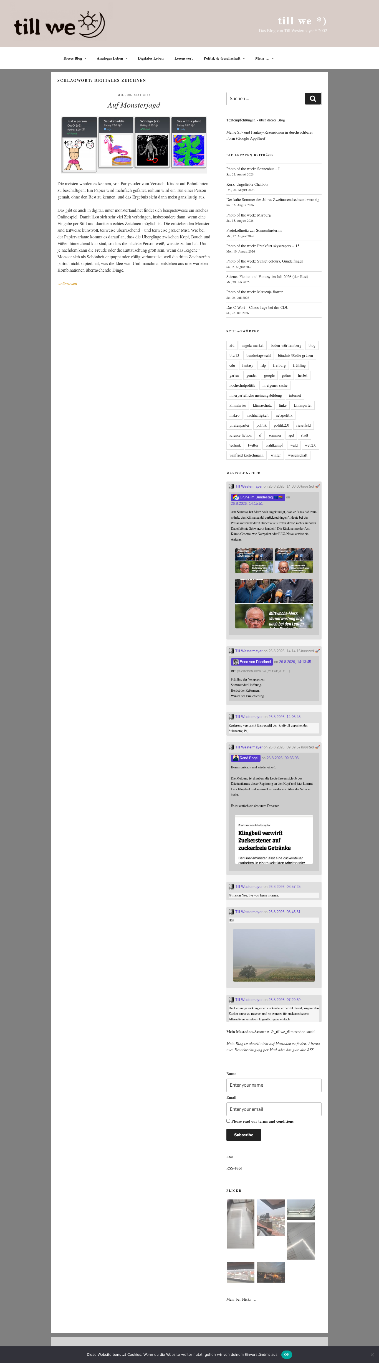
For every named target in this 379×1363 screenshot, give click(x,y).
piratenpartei (239, 425)
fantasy (247, 365)
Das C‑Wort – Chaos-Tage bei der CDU (257, 307)
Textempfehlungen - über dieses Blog (255, 120)
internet (295, 395)
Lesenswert (184, 58)
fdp (263, 365)
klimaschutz (262, 405)
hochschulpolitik (242, 385)
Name (231, 1073)
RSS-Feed (234, 1168)
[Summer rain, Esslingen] (240, 1224)
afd (231, 345)
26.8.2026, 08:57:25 (284, 887)
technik (235, 445)
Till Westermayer (248, 486)
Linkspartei (303, 405)
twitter (253, 445)
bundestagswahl (258, 355)
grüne (286, 375)
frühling (299, 365)
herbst (302, 375)
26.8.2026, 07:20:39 (284, 1000)
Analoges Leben (110, 58)
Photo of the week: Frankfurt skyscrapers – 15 (262, 245)
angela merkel (253, 345)
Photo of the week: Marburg (248, 215)
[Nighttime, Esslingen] (271, 1273)
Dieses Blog (73, 58)
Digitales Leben (151, 58)
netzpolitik (284, 415)
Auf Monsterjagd (134, 104)
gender (251, 375)
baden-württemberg (286, 345)
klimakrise (237, 405)
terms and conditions (276, 1121)
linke (283, 405)
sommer (275, 435)
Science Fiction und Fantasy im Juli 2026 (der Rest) (267, 276)
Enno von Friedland (255, 662)
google (269, 375)
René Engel (248, 758)
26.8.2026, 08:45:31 (284, 912)
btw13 (234, 355)
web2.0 (310, 445)
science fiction (240, 435)
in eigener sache (274, 385)
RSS (310, 1049)
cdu (232, 365)
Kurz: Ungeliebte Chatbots (247, 184)
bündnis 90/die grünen (295, 355)
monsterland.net (129, 210)
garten (234, 375)
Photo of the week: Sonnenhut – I (253, 168)
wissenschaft (297, 455)
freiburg (279, 365)
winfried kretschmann (246, 455)
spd (291, 435)
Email (231, 1097)
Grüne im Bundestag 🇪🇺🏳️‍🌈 (261, 497)
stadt (304, 435)
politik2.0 (281, 425)
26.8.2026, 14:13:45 (295, 662)
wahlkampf (274, 445)
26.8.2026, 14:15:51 (247, 503)
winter (276, 455)
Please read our (262, 1121)
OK (286, 1354)
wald (294, 445)
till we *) (302, 20)
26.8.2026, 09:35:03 (283, 758)
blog (312, 345)
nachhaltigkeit (258, 415)
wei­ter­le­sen (67, 283)
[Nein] (372, 1354)
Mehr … (262, 58)
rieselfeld (303, 425)
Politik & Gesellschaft (222, 58)
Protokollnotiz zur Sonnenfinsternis (254, 230)
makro (234, 415)
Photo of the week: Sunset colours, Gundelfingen (264, 261)
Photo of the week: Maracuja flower (254, 291)
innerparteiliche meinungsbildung (255, 395)
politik (261, 425)
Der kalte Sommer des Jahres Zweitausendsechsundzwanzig (272, 199)
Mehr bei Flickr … (241, 1299)
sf (260, 435)
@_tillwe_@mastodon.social (293, 1031)
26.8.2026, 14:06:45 (284, 717)
